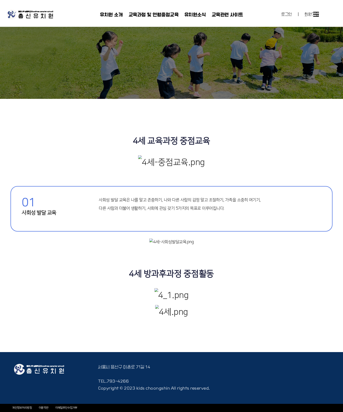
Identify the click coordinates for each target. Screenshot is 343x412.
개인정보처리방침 (22, 407)
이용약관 (44, 407)
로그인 (286, 14)
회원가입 (311, 14)
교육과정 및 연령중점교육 (154, 15)
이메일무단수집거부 (66, 407)
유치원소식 (195, 15)
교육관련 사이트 (227, 15)
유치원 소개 (111, 15)
